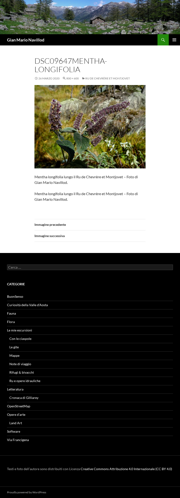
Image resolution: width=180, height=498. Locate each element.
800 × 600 (72, 78)
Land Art (15, 423)
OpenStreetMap (18, 406)
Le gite (14, 347)
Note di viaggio (20, 364)
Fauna (11, 313)
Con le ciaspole (20, 339)
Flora (11, 322)
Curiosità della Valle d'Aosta (27, 305)
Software (13, 431)
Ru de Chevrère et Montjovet (107, 78)
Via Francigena (18, 440)
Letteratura (15, 389)
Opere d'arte (16, 414)
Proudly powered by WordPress (26, 492)
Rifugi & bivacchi (21, 372)
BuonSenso (15, 296)
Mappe (14, 355)
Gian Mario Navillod (25, 39)
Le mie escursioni (19, 330)
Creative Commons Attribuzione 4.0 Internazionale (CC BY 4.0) (126, 469)
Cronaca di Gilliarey (23, 398)
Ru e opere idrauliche (24, 381)
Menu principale (174, 39)
